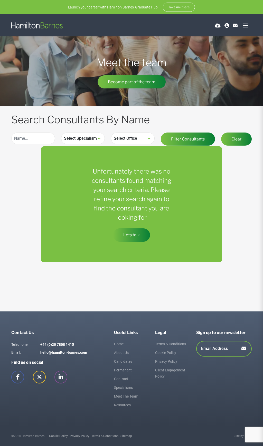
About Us (121, 353)
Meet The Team (126, 396)
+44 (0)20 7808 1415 (57, 344)
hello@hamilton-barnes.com (63, 352)
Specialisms (123, 388)
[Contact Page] (235, 25)
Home (119, 344)
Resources (122, 405)
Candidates (123, 361)
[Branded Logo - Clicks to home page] (37, 25)
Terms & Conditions (170, 344)
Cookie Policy (165, 353)
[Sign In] (226, 25)
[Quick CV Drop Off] (218, 25)
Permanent (123, 370)
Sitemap (126, 436)
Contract (121, 379)
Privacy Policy (166, 361)
